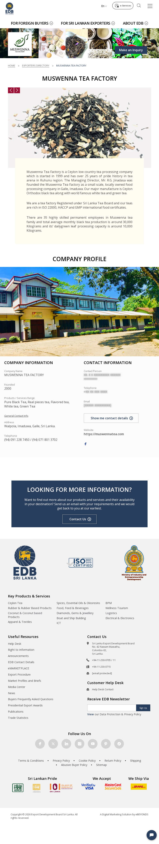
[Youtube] (93, 744)
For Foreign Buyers (29, 23)
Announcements (18, 656)
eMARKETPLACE (18, 668)
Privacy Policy (61, 760)
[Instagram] (79, 744)
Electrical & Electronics (119, 618)
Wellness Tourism (116, 608)
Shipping (135, 760)
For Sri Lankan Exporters (85, 23)
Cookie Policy (87, 760)
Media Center (16, 687)
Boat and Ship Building (71, 618)
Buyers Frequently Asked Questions (30, 699)
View (90, 714)
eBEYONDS (142, 814)
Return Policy (113, 760)
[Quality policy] (80, 562)
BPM (108, 603)
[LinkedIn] (66, 744)
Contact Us (77, 519)
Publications (15, 711)
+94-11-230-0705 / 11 (104, 660)
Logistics (111, 613)
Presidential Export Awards (25, 705)
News (11, 693)
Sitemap (101, 765)
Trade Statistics (18, 718)
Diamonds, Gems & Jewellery (75, 613)
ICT (59, 623)
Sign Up (143, 708)
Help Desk (14, 644)
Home (11, 65)
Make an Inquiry (131, 50)
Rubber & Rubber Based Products (30, 608)
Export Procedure (19, 674)
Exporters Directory (35, 65)
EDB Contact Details (21, 662)
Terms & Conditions (31, 760)
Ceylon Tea (15, 603)
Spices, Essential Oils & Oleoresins (78, 603)
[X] (53, 744)
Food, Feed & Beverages (73, 608)
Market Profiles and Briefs (24, 681)
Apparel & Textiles (20, 622)
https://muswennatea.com (104, 434)
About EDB (133, 23)
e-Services (125, 5)
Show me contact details (109, 418)
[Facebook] (85, 444)
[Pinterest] (106, 744)
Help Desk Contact (102, 689)
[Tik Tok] (119, 744)
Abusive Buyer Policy (74, 765)
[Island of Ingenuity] (61, 788)
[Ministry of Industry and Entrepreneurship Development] (134, 563)
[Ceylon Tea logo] (17, 788)
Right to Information (21, 650)
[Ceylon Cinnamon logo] (37, 788)
